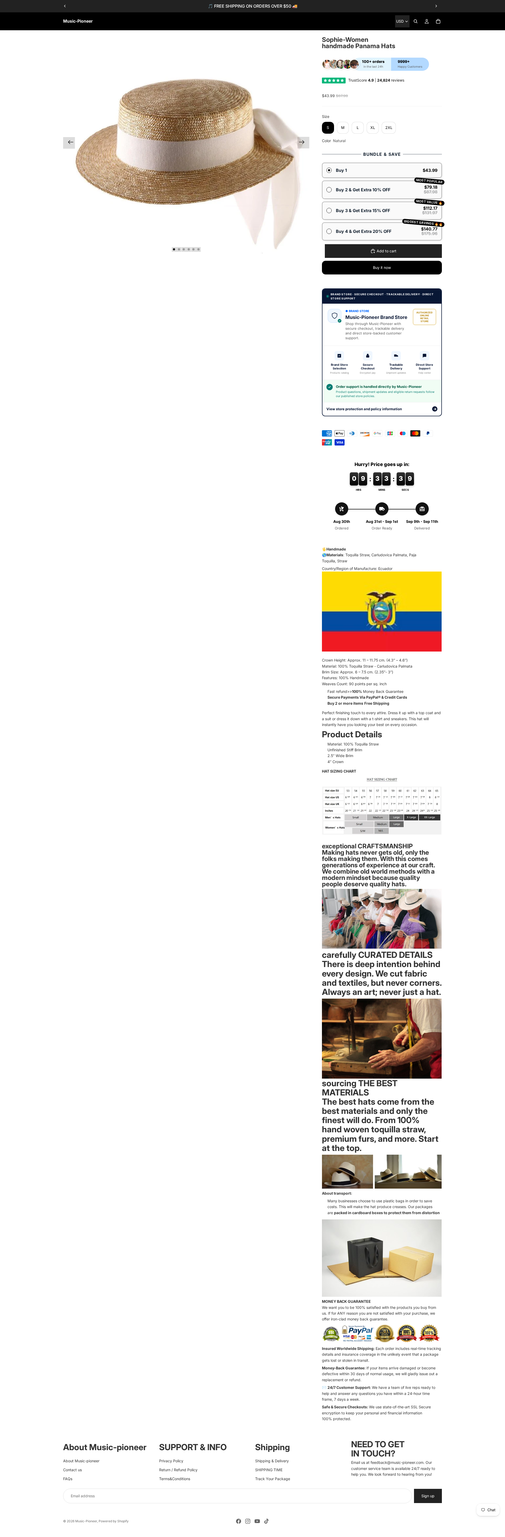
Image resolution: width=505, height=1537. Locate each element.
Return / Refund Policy (178, 1470)
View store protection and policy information (381, 409)
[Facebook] (238, 1521)
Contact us (72, 1470)
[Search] (415, 21)
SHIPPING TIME (268, 1470)
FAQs (67, 1478)
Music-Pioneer (86, 1521)
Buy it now (382, 267)
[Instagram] (248, 1521)
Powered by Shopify (114, 1521)
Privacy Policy (171, 1460)
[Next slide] (436, 6)
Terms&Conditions (174, 1478)
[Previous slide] (65, 6)
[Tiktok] (266, 1521)
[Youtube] (257, 1521)
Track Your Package (272, 1478)
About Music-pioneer (81, 1460)
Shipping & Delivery (272, 1460)
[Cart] (438, 21)
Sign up (428, 1496)
